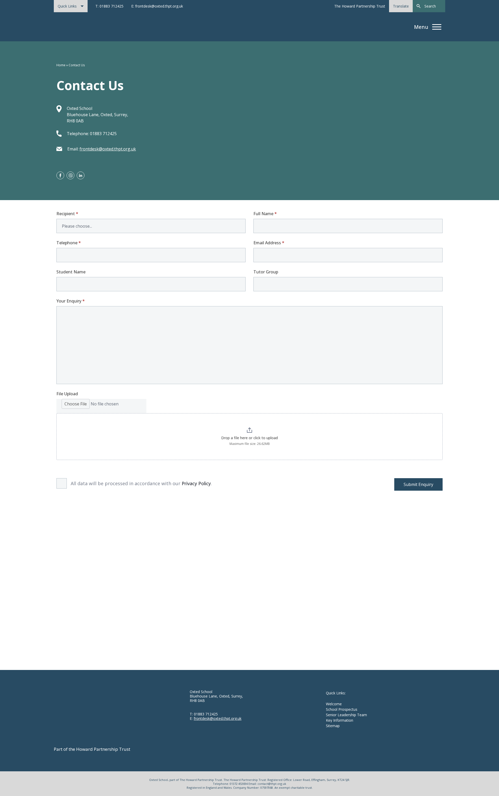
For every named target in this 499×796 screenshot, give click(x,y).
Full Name (265, 213)
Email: (101, 149)
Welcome (334, 704)
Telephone (68, 243)
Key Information (339, 720)
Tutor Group (265, 272)
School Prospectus (341, 709)
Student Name (71, 272)
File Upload (67, 394)
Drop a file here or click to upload (249, 437)
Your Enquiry (70, 301)
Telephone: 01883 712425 (92, 133)
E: (215, 718)
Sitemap (333, 725)
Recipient (67, 213)
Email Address (268, 243)
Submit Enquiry (418, 484)
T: (204, 714)
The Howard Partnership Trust (359, 6)
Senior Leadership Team (346, 715)
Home (60, 65)
